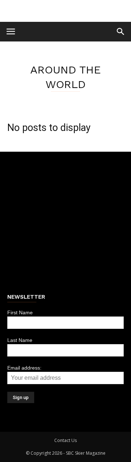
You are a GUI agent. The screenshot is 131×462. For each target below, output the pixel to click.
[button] (121, 31)
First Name (20, 312)
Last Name (19, 340)
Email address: (24, 368)
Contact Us (65, 440)
